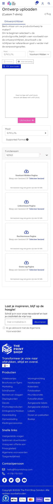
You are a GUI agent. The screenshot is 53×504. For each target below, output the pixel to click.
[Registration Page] (42, 3)
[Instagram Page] (17, 480)
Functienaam (12, 151)
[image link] (26, 349)
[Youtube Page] (24, 480)
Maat (7, 128)
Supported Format (16, 139)
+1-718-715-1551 (15, 473)
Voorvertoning (26, 61)
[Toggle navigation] (3, 3)
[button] (6, 498)
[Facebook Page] (4, 480)
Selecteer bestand (36, 178)
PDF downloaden (13, 66)
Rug (48, 13)
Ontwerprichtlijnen (13, 21)
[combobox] (39, 54)
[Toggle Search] (49, 3)
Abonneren (40, 321)
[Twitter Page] (11, 480)
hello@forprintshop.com (20, 469)
